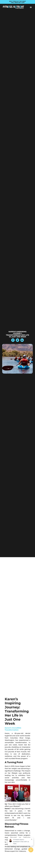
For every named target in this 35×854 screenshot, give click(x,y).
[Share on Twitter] (17, 340)
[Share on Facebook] (13, 340)
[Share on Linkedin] (22, 340)
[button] (30, 7)
